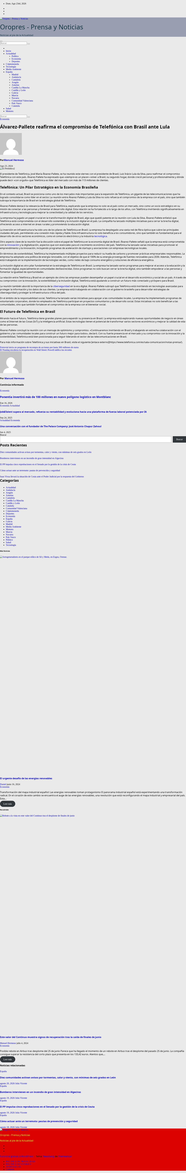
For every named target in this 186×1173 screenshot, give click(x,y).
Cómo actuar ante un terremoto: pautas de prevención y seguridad (30, 470)
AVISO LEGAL (13, 1166)
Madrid (15, 74)
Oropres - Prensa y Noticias (41, 26)
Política (15, 56)
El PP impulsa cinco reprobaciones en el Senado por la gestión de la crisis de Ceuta (38, 464)
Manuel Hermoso (14, 160)
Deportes (16, 61)
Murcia (15, 95)
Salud (8, 108)
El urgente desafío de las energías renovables (26, 778)
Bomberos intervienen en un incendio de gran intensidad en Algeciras (32, 458)
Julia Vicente (21, 1083)
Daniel (3, 784)
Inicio (8, 51)
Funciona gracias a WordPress (17, 1156)
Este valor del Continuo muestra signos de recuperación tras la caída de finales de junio (50, 1037)
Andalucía (16, 77)
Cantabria (16, 79)
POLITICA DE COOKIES (18, 1164)
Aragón (15, 82)
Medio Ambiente (13, 69)
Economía (16, 59)
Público (9, 540)
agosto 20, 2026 (7, 1083)
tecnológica (100, 236)
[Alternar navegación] (1, 41)
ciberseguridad (61, 286)
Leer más (7, 803)
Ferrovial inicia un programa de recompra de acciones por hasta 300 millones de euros (39, 347)
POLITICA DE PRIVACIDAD (20, 1161)
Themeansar (65, 1156)
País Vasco (17, 103)
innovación (13, 245)
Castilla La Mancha (20, 87)
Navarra (15, 98)
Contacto (10, 1169)
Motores (9, 111)
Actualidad (11, 53)
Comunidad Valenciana (22, 100)
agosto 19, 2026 (7, 1098)
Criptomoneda (12, 64)
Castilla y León (19, 90)
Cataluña (16, 106)
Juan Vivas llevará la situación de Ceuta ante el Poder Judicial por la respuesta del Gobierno (42, 476)
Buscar (3, 435)
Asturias (15, 85)
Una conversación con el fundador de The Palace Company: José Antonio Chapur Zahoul (51, 426)
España (9, 72)
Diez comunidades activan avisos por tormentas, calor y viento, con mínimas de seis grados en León (45, 452)
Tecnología (11, 66)
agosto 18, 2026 (7, 1127)
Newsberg (48, 1156)
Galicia (15, 93)
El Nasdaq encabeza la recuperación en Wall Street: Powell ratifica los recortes (36, 350)
